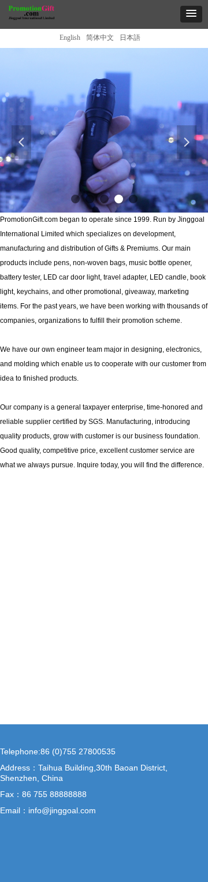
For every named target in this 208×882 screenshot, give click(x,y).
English (70, 38)
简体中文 (100, 38)
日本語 (130, 38)
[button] (191, 14)
